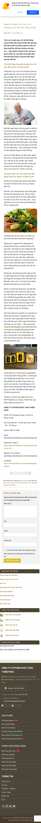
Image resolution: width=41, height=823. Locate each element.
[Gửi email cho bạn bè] (22, 473)
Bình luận (8, 503)
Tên (5, 521)
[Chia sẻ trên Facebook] (15, 473)
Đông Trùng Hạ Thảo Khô (8, 575)
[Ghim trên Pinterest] (26, 473)
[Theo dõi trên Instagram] (7, 806)
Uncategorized (5, 600)
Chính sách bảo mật (12, 635)
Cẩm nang (23, 480)
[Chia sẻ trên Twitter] (18, 473)
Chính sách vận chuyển (13, 615)
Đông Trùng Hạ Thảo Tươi (9, 579)
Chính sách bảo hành (12, 630)
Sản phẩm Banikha (6, 592)
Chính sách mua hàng (12, 620)
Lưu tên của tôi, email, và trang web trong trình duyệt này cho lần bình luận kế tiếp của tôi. (20, 553)
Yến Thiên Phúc (5, 604)
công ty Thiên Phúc (25, 400)
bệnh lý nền (6, 482)
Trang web (7, 540)
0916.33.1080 (19, 688)
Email (6, 531)
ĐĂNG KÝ (33, 12)
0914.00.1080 (23, 694)
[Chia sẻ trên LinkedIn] (29, 473)
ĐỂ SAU (20, 12)
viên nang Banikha (29, 373)
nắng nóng (14, 482)
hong (21, 33)
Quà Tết (3, 583)
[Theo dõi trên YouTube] (14, 806)
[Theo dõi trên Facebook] (3, 806)
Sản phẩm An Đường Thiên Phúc (11, 587)
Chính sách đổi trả (11, 625)
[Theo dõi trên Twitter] (10, 806)
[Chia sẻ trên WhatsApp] (11, 473)
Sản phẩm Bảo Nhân (7, 596)
